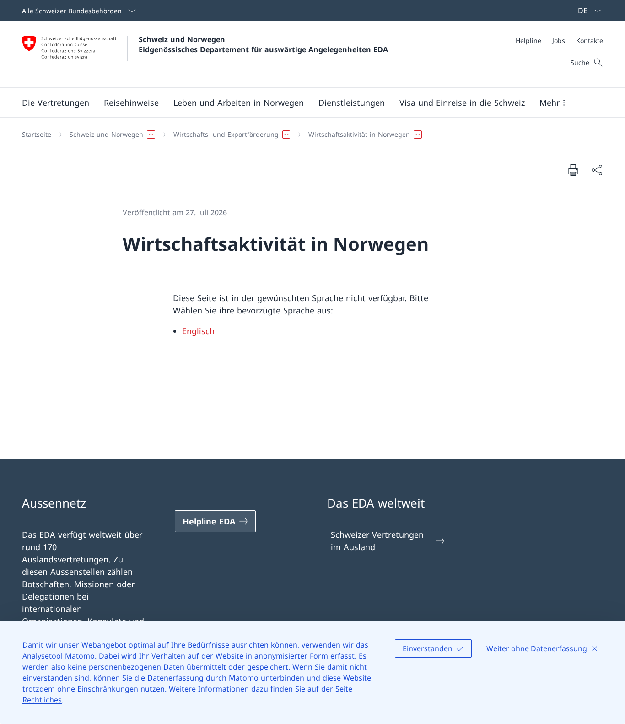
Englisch (198, 330)
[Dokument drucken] (573, 170)
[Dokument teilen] (597, 170)
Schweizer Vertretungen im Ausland (377, 540)
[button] (56, 102)
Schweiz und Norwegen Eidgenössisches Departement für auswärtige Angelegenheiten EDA (263, 44)
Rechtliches (42, 700)
